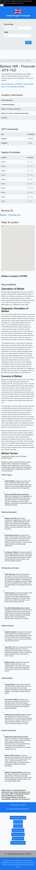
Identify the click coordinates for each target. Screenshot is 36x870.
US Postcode (18, 826)
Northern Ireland (12, 61)
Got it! (2, 5)
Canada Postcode (18, 830)
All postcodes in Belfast (15, 87)
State (6, 32)
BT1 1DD (30, 197)
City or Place (8, 24)
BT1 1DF (30, 201)
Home (3, 61)
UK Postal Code (29, 863)
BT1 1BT (30, 184)
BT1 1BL (30, 179)
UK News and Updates (18, 843)
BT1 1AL (30, 166)
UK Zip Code (5, 865)
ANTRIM (20, 61)
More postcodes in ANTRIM (11, 84)
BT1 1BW (30, 188)
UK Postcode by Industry (18, 818)
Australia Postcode (18, 834)
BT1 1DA (30, 192)
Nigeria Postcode (18, 839)
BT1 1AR (30, 171)
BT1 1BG (30, 175)
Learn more (20, 3)
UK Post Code (15, 865)
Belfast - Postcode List (10, 215)
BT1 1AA (30, 162)
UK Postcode (18, 822)
